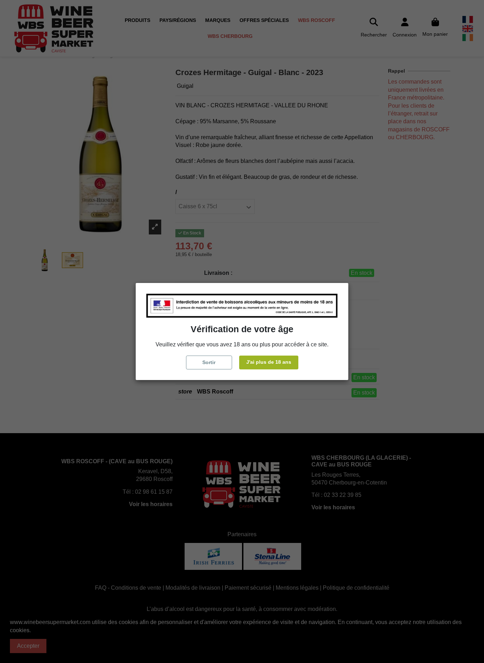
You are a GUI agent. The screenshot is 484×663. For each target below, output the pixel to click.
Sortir (208, 362)
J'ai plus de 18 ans (268, 362)
